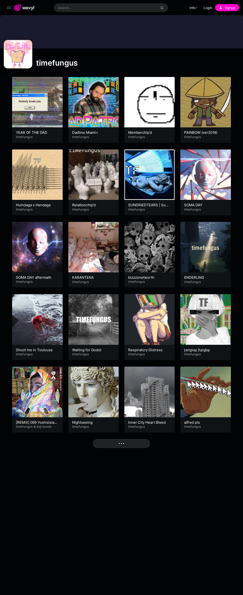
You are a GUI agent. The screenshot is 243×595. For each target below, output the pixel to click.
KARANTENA (83, 277)
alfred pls (192, 422)
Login (208, 8)
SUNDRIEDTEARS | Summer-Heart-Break (148, 207)
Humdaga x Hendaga (33, 205)
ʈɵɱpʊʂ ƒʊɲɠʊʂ (197, 350)
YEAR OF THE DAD (31, 132)
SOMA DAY (193, 205)
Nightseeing (82, 422)
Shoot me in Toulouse (34, 350)
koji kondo (44, 426)
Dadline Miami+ (85, 132)
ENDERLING (194, 277)
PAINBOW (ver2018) (200, 132)
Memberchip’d (140, 132)
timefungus (24, 137)
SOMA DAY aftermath (33, 277)
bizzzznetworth (141, 277)
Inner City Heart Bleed (147, 422)
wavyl (28, 7)
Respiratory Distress (145, 350)
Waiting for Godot (86, 350)
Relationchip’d (84, 205)
